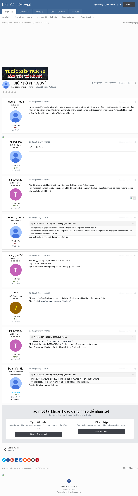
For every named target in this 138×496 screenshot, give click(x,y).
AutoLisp (40, 12)
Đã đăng (39, 102)
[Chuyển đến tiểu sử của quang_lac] (16, 157)
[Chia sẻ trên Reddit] (25, 460)
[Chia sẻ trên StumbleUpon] (29, 460)
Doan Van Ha (15, 368)
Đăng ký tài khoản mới (38, 434)
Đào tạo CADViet (58, 12)
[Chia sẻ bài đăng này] (135, 102)
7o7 (15, 293)
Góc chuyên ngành (69, 17)
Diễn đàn (9, 12)
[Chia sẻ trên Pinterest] (37, 460)
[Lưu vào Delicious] (21, 460)
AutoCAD (6, 17)
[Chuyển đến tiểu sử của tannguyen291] (16, 194)
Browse (76, 12)
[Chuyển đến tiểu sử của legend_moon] (6, 85)
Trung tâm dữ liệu (87, 17)
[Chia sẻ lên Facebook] (8, 460)
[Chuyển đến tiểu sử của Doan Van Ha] (16, 383)
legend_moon (20, 87)
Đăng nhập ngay (101, 431)
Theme (64, 486)
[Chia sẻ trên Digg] (16, 460)
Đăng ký (129, 4)
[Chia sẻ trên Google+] (12, 460)
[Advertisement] (70, 46)
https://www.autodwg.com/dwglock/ (55, 301)
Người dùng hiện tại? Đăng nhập (107, 5)
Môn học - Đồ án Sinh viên (47, 17)
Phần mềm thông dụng (23, 17)
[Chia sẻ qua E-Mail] (33, 460)
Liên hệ (74, 486)
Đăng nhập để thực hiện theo (105, 83)
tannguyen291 (16, 179)
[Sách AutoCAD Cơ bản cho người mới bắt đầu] (3, 137)
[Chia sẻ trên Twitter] (4, 460)
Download (24, 12)
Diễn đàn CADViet (16, 4)
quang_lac (16, 142)
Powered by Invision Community (69, 492)
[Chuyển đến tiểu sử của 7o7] (16, 308)
